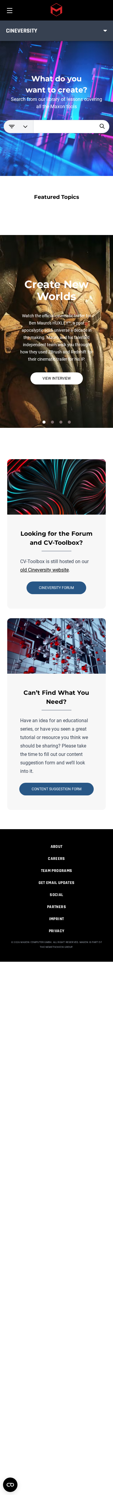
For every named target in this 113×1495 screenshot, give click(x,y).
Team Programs (56, 870)
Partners (56, 907)
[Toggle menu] (105, 31)
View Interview (56, 378)
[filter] (18, 126)
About (57, 846)
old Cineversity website (44, 570)
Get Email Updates (57, 882)
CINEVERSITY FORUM (56, 588)
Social (56, 895)
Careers (56, 858)
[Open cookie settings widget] (10, 1485)
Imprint (56, 919)
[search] (102, 126)
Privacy (56, 931)
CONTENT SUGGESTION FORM (56, 789)
